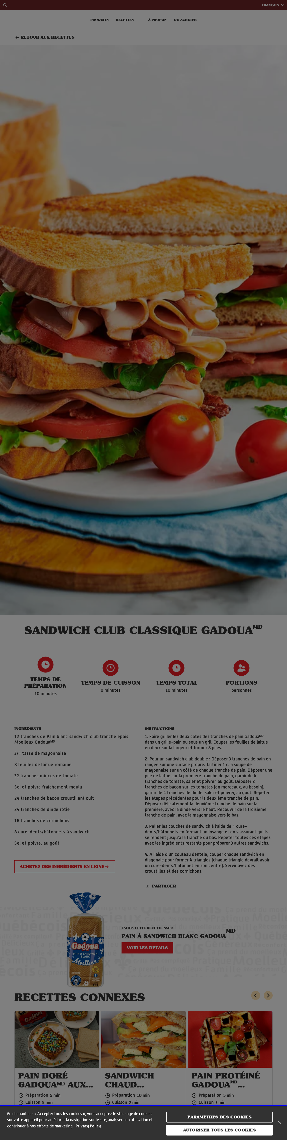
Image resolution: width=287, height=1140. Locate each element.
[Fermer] (280, 1123)
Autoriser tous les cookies (219, 1130)
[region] (143, 1123)
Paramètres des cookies (219, 1117)
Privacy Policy (88, 1126)
